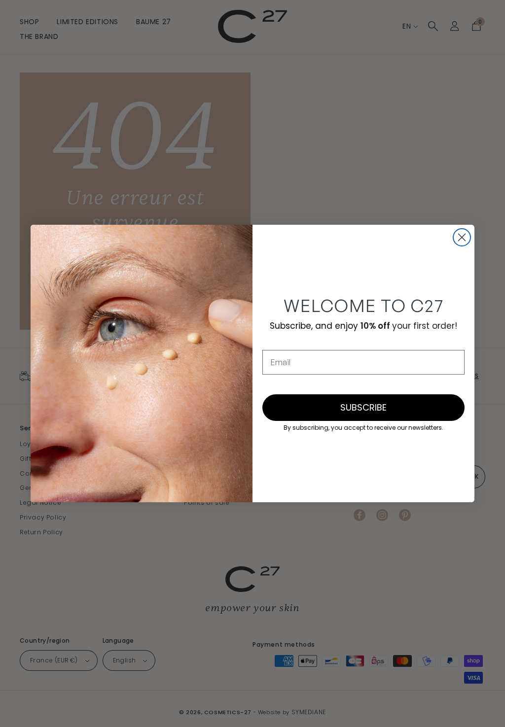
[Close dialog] (461, 237)
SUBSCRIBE (363, 407)
